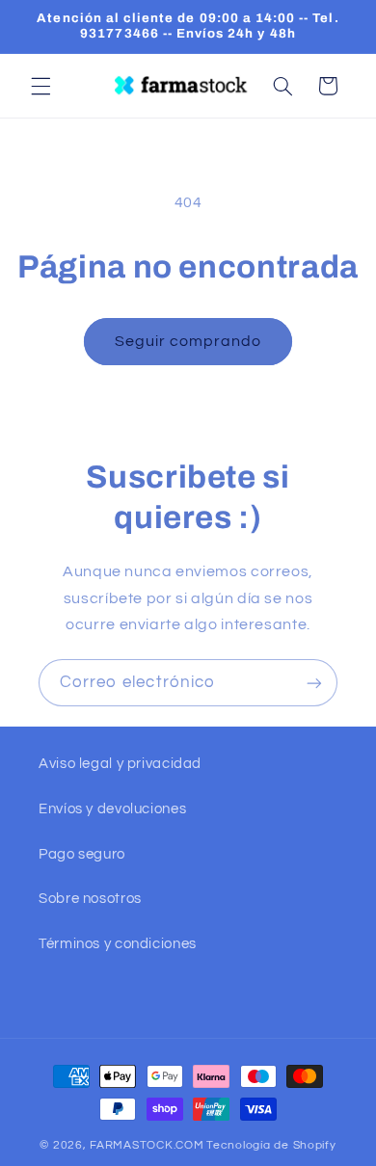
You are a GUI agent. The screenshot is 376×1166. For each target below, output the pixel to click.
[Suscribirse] (314, 682)
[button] (40, 86)
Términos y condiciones (118, 944)
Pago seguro (82, 854)
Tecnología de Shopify (271, 1145)
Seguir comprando (188, 341)
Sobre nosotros (90, 898)
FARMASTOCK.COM (146, 1145)
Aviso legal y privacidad (120, 763)
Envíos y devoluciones (112, 809)
